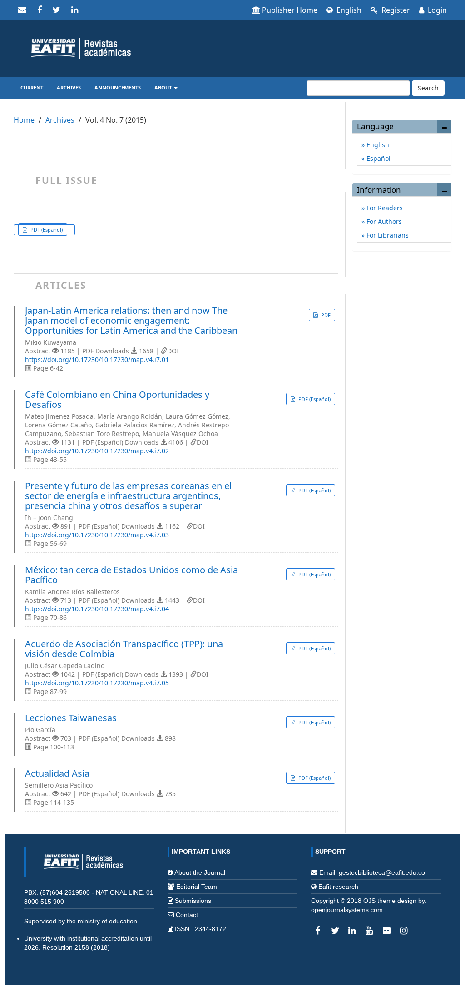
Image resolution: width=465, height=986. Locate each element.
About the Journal (199, 872)
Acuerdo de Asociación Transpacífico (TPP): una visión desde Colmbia (124, 649)
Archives (69, 87)
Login (436, 10)
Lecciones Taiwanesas (71, 718)
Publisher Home (289, 10)
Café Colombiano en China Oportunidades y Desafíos (117, 400)
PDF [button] (325, 315)
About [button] (163, 87)
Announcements (117, 87)
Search (428, 88)
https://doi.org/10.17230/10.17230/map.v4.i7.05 (97, 683)
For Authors (383, 221)
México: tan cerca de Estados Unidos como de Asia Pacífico (131, 575)
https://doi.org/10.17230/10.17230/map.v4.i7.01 (97, 359)
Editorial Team (196, 886)
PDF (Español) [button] (46, 229)
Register (395, 10)
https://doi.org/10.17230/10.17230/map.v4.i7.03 (97, 534)
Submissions (193, 900)
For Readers (384, 207)
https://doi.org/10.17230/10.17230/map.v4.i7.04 (97, 608)
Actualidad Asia (57, 773)
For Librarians (387, 235)
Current (31, 87)
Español (378, 158)
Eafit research (338, 886)
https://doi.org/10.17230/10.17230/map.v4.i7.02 (97, 450)
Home (24, 120)
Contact (187, 914)
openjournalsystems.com (347, 909)
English (348, 10)
